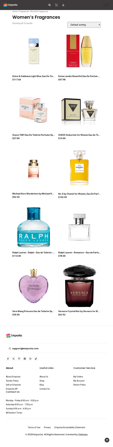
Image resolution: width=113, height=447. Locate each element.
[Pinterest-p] (19, 359)
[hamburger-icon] (106, 5)
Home (15, 11)
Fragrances (24, 11)
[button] (49, 5)
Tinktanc (83, 434)
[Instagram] (30, 359)
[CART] (56, 5)
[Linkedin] (25, 359)
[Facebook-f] (8, 359)
